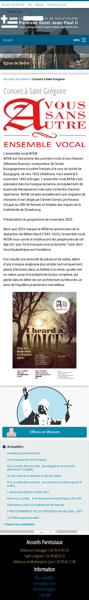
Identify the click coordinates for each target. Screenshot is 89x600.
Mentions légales (44, 589)
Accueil (7, 39)
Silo (30, 4)
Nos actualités (44, 577)
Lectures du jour (56, 4)
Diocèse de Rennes (13, 4)
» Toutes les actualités (18, 524)
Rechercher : (14, 18)
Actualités (22, 79)
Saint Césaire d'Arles (37, 11)
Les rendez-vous (44, 583)
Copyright (44, 594)
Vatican (39, 4)
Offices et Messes (45, 432)
